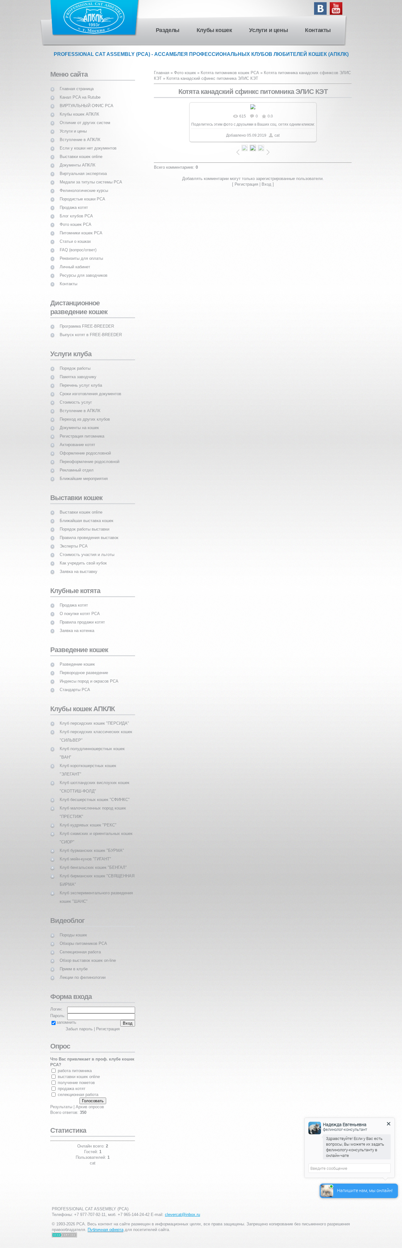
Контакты (318, 30)
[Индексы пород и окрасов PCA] (89, 675)
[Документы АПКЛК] (77, 159)
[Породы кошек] (73, 929)
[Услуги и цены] (73, 125)
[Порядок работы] (75, 362)
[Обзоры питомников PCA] (83, 937)
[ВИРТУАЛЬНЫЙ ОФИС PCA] (86, 100)
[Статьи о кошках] (75, 235)
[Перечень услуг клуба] (81, 379)
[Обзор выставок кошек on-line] (88, 954)
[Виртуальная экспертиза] (83, 168)
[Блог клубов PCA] (76, 210)
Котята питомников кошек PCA (230, 72)
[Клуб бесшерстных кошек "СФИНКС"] (95, 794)
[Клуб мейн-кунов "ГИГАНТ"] (85, 853)
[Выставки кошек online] (81, 151)
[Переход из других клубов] (85, 413)
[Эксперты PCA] (74, 540)
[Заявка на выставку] (78, 566)
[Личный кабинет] (75, 261)
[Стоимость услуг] (76, 396)
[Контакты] (68, 278)
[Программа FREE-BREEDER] (87, 320)
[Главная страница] (77, 83)
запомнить (66, 1022)
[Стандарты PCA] (75, 684)
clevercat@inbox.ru (182, 1214)
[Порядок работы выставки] (84, 523)
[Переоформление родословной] (89, 456)
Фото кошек (185, 72)
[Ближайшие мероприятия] (84, 473)
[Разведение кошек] (77, 658)
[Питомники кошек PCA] (81, 227)
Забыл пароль (79, 1029)
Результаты (61, 1106)
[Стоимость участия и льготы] (87, 549)
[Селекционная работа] (80, 946)
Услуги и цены (268, 30)
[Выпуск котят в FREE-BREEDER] (91, 329)
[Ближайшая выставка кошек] (86, 515)
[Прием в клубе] (74, 963)
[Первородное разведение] (84, 667)
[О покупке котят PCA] (80, 608)
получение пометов (76, 1082)
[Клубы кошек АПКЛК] (79, 108)
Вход (266, 184)
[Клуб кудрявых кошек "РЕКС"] (88, 819)
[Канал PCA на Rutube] (80, 91)
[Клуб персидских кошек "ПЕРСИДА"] (94, 717)
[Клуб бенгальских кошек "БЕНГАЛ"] (93, 861)
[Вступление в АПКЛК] (80, 134)
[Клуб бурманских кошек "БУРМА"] (92, 844)
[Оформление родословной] (85, 447)
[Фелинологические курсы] (84, 185)
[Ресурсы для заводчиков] (83, 269)
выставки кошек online (79, 1076)
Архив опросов (90, 1106)
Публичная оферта (105, 1229)
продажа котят (71, 1088)
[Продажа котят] (74, 201)
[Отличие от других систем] (85, 117)
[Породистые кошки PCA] (82, 193)
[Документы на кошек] (79, 422)
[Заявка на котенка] (77, 625)
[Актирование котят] (77, 439)
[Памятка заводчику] (78, 371)
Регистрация (246, 184)
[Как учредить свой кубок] (83, 557)
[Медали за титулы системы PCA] (91, 176)
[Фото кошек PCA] (75, 218)
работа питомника (75, 1070)
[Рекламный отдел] (77, 464)
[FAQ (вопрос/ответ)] (78, 244)
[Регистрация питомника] (82, 430)
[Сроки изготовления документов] (90, 388)
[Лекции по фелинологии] (83, 971)
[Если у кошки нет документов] (88, 142)
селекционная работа (78, 1094)
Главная (161, 72)
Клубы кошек (214, 30)
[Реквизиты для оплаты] (81, 252)
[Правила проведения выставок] (89, 532)
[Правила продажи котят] (82, 616)
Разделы (167, 30)
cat (277, 135)
